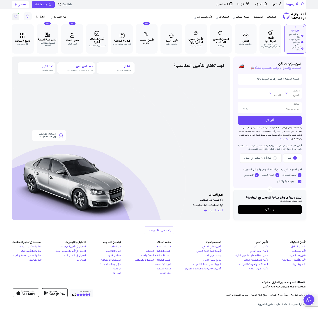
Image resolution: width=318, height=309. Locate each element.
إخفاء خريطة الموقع (161, 230)
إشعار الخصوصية (297, 304)
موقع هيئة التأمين (259, 295)
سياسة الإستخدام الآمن (237, 295)
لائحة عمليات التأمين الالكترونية (272, 304)
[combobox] (291, 95)
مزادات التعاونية (298, 295)
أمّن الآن (270, 120)
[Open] (286, 93)
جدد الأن (269, 209)
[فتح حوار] (308, 299)
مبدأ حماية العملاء (279, 295)
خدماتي (22, 4)
